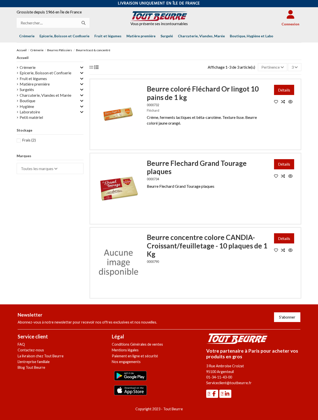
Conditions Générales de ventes (137, 344)
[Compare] (284, 101)
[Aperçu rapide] (291, 101)
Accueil (23, 57)
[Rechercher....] (83, 23)
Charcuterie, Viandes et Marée (45, 95)
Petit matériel (31, 117)
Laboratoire (30, 111)
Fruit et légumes (33, 78)
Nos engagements (126, 362)
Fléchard (153, 110)
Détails (284, 90)
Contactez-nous (31, 350)
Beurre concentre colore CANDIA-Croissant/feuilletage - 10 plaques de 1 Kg (207, 245)
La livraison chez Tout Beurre (41, 356)
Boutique (27, 100)
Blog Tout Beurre (31, 367)
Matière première (35, 84)
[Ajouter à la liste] (277, 101)
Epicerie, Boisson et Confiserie (45, 72)
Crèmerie (28, 67)
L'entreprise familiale (34, 362)
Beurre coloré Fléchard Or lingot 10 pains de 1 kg (203, 93)
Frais (29, 140)
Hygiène (27, 106)
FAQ (21, 344)
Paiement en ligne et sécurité (135, 356)
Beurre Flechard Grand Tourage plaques (197, 167)
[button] (251, 36)
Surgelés (27, 89)
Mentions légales (125, 350)
